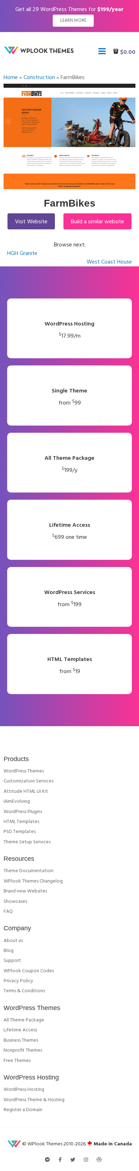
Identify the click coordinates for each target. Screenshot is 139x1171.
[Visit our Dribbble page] (99, 1160)
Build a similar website (97, 222)
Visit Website (31, 222)
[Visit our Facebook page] (60, 1160)
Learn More (73, 20)
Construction (39, 77)
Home (11, 77)
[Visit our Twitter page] (72, 1160)
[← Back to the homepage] (40, 53)
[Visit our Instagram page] (86, 1160)
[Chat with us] (47, 1160)
